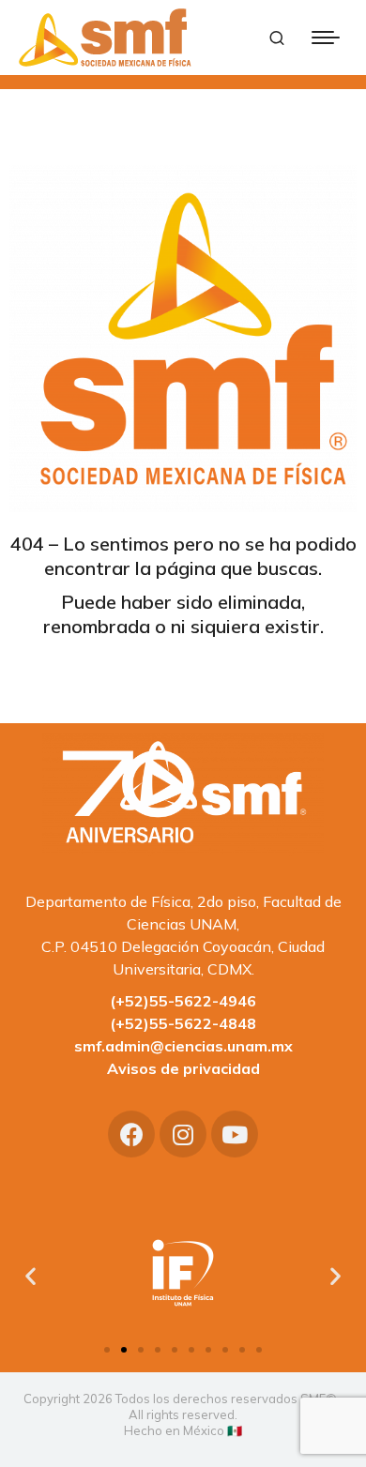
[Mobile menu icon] (325, 37)
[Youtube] (234, 1134)
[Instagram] (183, 1134)
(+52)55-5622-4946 (183, 1000)
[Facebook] (131, 1134)
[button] (107, 1350)
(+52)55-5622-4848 (183, 1023)
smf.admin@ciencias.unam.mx (183, 1045)
